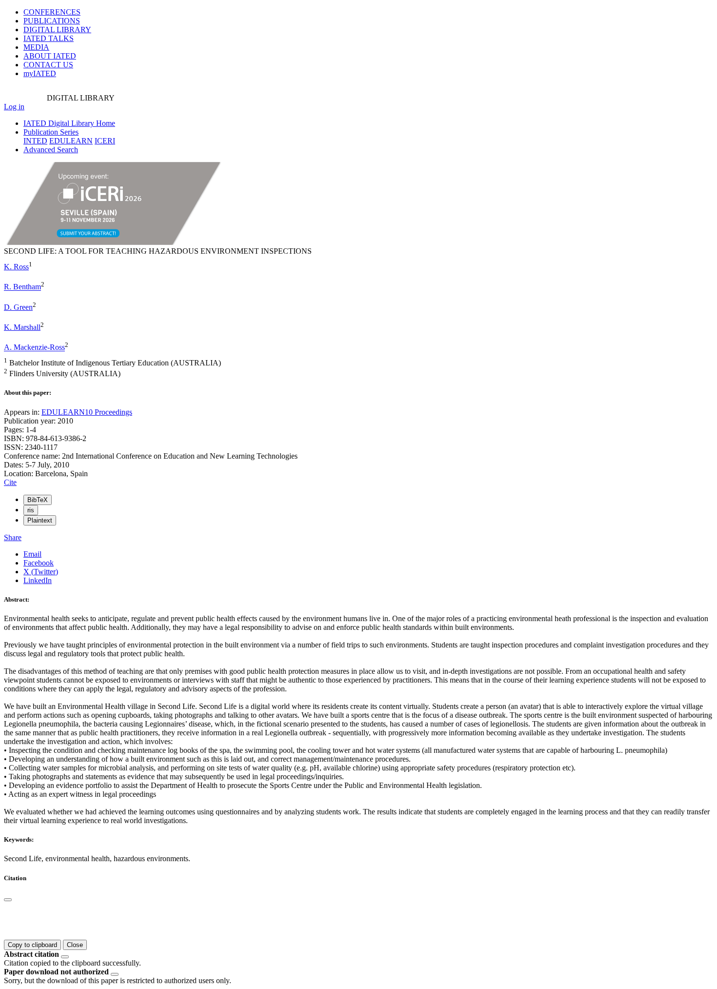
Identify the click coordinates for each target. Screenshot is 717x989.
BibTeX (37, 500)
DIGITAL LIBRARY (57, 29)
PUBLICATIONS (51, 21)
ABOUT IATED (49, 56)
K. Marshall (22, 327)
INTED (35, 141)
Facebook (38, 563)
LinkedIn (37, 580)
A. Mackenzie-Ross (34, 347)
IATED (48, 38)
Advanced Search (50, 149)
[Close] (8, 899)
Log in (14, 106)
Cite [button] (10, 482)
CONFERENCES (51, 12)
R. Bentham (22, 287)
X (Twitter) (40, 571)
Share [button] (12, 537)
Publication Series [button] (51, 132)
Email (32, 554)
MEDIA (36, 47)
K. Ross (16, 266)
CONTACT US (48, 65)
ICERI (105, 141)
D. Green (18, 307)
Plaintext (39, 520)
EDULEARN (71, 141)
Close (75, 945)
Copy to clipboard (32, 945)
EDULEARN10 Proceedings (86, 412)
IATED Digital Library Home (69, 123)
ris (30, 510)
